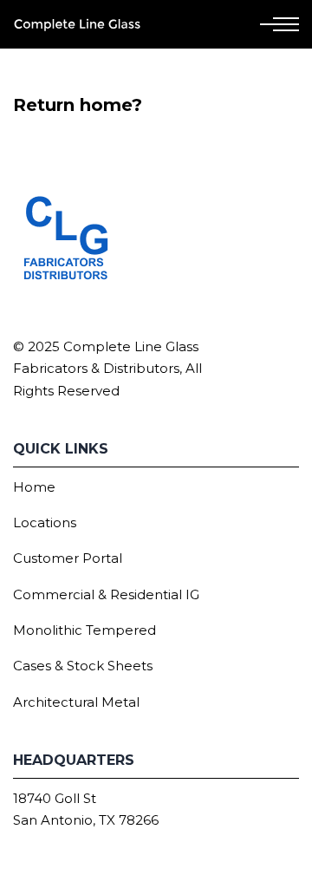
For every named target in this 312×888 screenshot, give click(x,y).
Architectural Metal (76, 702)
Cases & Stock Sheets (83, 665)
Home (34, 487)
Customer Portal (67, 558)
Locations (44, 522)
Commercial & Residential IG (106, 594)
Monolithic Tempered (84, 630)
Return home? (77, 105)
